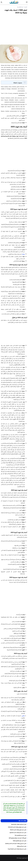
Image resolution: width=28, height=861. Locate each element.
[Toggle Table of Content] (24, 82)
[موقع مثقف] (14, 2)
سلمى (23, 716)
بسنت (23, 254)
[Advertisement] (14, 29)
